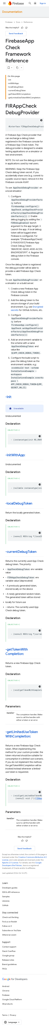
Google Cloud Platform (12, 999)
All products (7, 1004)
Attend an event (9, 935)
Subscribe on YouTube (11, 930)
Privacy (13, 1015)
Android (5, 986)
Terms (4, 1015)
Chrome (5, 990)
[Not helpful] (26, 28)
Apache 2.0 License (10, 863)
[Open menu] (4, 3)
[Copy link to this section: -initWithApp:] (28, 455)
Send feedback (16, 33)
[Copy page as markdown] (17, 67)
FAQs (4, 968)
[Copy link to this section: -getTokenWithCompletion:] (26, 654)
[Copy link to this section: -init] (14, 397)
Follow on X (7, 926)
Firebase (9, 22)
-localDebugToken (18, 503)
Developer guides (9, 887)
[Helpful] (22, 28)
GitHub (5, 905)
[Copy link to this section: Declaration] (23, 423)
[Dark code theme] (41, 120)
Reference (28, 22)
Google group (8, 955)
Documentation (12, 12)
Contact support (9, 947)
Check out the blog (10, 917)
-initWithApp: (15, 455)
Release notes (8, 960)
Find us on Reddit (9, 921)
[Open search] (30, 3)
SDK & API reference (11, 892)
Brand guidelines (9, 964)
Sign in (43, 3)
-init (8, 397)
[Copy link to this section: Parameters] (23, 706)
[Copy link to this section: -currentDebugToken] (39, 552)
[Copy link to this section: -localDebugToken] (35, 503)
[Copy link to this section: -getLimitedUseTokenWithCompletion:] (33, 736)
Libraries (5, 901)
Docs (18, 22)
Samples (6, 896)
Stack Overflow (9, 951)
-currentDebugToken (20, 552)
